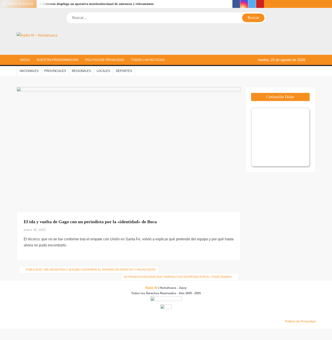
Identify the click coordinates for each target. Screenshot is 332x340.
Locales (103, 71)
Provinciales (55, 71)
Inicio (25, 60)
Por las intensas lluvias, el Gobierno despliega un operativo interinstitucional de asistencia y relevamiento (79, 4)
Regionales (81, 71)
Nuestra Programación (57, 60)
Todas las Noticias (147, 60)
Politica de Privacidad (104, 60)
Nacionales (29, 71)
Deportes (124, 71)
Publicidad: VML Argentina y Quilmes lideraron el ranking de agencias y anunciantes (91, 269)
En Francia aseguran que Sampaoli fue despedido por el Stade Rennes (178, 276)
